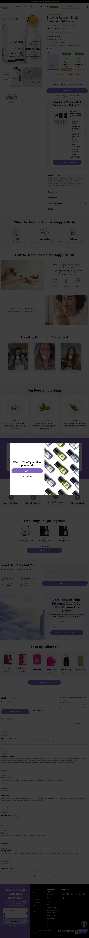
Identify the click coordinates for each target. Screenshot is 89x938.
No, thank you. (27, 476)
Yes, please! (27, 471)
